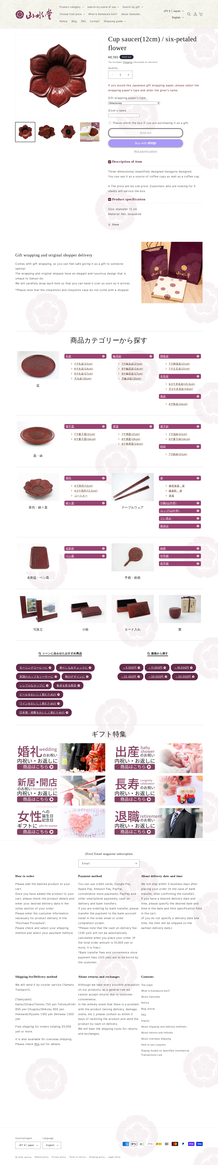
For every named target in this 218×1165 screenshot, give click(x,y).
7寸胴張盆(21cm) (179, 363)
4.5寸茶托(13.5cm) (85, 490)
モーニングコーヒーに (33, 667)
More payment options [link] (145, 151)
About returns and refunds (157, 1032)
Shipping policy (97, 1157)
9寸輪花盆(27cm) (132, 373)
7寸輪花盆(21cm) (132, 363)
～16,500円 (181, 667)
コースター (81, 495)
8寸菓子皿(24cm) (85, 439)
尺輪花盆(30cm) (131, 378)
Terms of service (77, 1157)
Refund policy (41, 1157)
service (28, 1157)
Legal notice (114, 1157)
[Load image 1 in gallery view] (25, 132)
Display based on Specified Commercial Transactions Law (165, 1052)
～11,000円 (155, 667)
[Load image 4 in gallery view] (90, 132)
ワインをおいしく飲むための (37, 703)
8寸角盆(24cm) (178, 404)
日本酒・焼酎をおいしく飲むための (42, 712)
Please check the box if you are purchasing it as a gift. (151, 123)
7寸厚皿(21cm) (131, 434)
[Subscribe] (135, 863)
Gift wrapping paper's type (127, 98)
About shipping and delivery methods (163, 1026)
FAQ (143, 1014)
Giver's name (117, 110)
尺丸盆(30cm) (82, 378)
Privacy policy (59, 1157)
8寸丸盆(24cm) (83, 368)
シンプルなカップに (32, 685)
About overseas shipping (156, 1038)
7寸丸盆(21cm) (83, 363)
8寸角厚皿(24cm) (132, 443)
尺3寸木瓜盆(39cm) (181, 389)
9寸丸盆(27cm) (83, 373)
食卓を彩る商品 (66, 685)
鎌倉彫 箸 (175, 490)
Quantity (113, 68)
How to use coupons (153, 1044)
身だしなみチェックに (73, 667)
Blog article (148, 1008)
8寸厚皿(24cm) (131, 439)
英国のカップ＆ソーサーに (36, 676)
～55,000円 (183, 676)
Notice (145, 1002)
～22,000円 (128, 676)
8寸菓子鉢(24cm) (179, 439)
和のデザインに (75, 676)
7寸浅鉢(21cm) (178, 434)
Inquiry (145, 1020)
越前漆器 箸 (177, 485)
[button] (71, 7)
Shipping (127, 62)
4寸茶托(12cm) (83, 485)
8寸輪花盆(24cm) (132, 368)
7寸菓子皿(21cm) (84, 434)
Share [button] (115, 224)
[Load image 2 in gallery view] (47, 132)
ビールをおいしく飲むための (37, 694)
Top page (147, 984)
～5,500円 (129, 667)
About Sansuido (150, 996)
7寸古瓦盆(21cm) (179, 368)
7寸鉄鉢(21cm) (178, 454)
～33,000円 (156, 676)
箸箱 (171, 495)
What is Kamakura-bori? (155, 990)
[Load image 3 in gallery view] (68, 132)
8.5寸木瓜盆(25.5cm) (182, 384)
